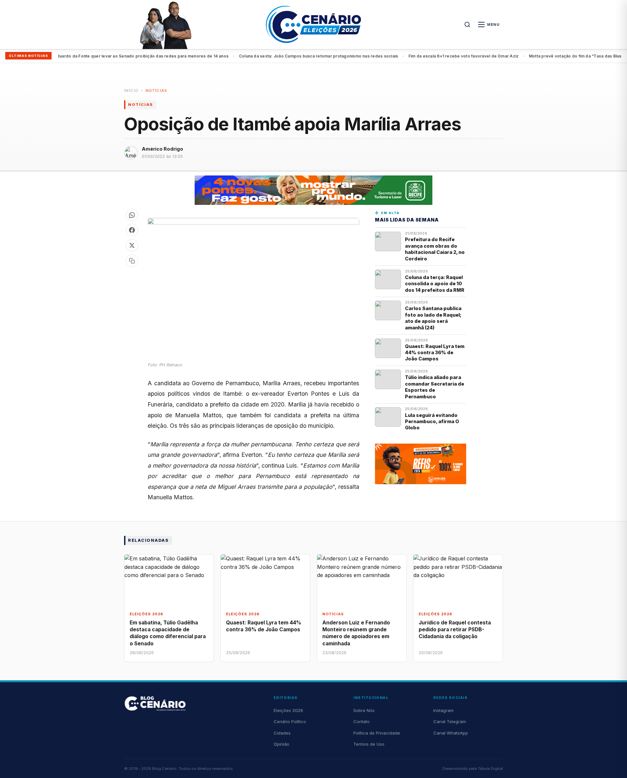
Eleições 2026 (288, 710)
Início (131, 90)
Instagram (443, 710)
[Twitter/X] (132, 245)
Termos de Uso (368, 744)
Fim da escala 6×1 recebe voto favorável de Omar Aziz (449, 56)
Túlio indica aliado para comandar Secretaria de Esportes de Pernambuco (434, 386)
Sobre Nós (364, 710)
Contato (361, 721)
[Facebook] (132, 230)
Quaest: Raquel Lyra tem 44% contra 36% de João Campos (434, 352)
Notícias (157, 90)
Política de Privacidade (376, 733)
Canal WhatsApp (450, 733)
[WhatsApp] (132, 215)
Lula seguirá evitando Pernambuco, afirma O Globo (432, 421)
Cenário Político (290, 721)
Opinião (281, 744)
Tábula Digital (490, 768)
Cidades (282, 733)
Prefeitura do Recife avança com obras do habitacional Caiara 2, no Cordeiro (435, 249)
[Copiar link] (132, 261)
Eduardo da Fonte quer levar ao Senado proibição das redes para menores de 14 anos (127, 56)
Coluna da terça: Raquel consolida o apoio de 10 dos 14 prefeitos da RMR (434, 283)
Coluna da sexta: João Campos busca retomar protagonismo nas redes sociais (304, 56)
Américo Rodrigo (162, 149)
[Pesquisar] (467, 24)
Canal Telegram (449, 721)
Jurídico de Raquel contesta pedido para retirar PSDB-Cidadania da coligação (455, 629)
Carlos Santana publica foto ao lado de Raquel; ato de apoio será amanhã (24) (433, 318)
